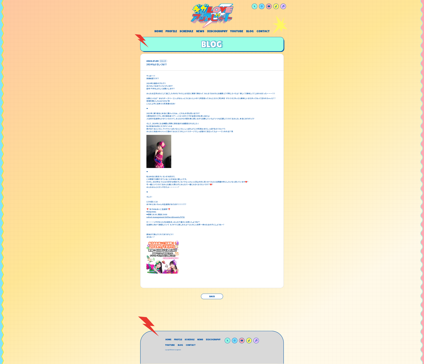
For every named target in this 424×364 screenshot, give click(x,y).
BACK (212, 297)
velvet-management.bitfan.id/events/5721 (165, 217)
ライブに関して (189, 318)
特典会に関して (225, 318)
